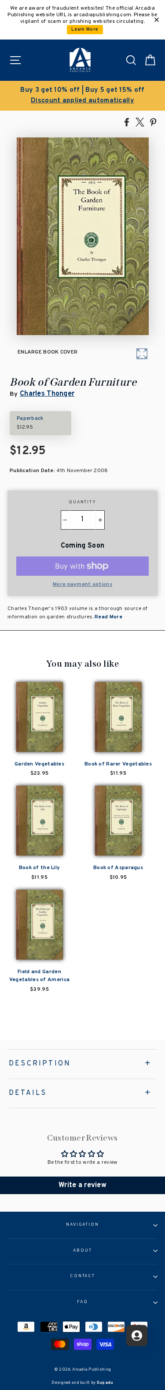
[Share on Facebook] (126, 122)
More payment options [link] (82, 584)
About (82, 1250)
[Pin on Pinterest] (153, 122)
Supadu (105, 1383)
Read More (107, 617)
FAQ (82, 1302)
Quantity (82, 502)
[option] (82, 95)
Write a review (82, 1185)
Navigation (82, 1225)
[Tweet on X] (140, 122)
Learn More (84, 29)
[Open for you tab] (136, 1335)
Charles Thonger (47, 394)
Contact (82, 1276)
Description (40, 1063)
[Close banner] (157, 20)
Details (28, 1093)
